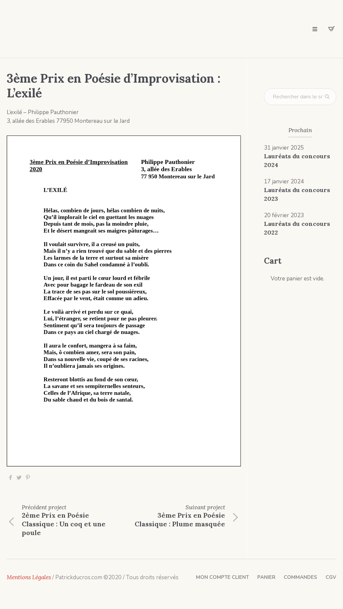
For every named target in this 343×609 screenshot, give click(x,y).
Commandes (300, 577)
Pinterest (27, 478)
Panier (266, 577)
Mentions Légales (29, 577)
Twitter (19, 478)
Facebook (10, 478)
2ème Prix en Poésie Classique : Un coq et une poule (64, 524)
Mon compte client (222, 577)
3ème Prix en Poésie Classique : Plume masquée (180, 519)
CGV (331, 577)
